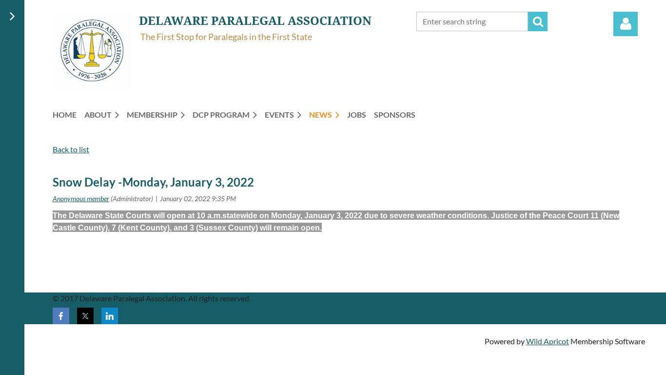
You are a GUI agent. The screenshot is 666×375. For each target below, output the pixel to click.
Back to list (71, 149)
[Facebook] (61, 316)
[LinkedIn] (109, 316)
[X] (85, 316)
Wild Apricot (547, 341)
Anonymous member (81, 198)
